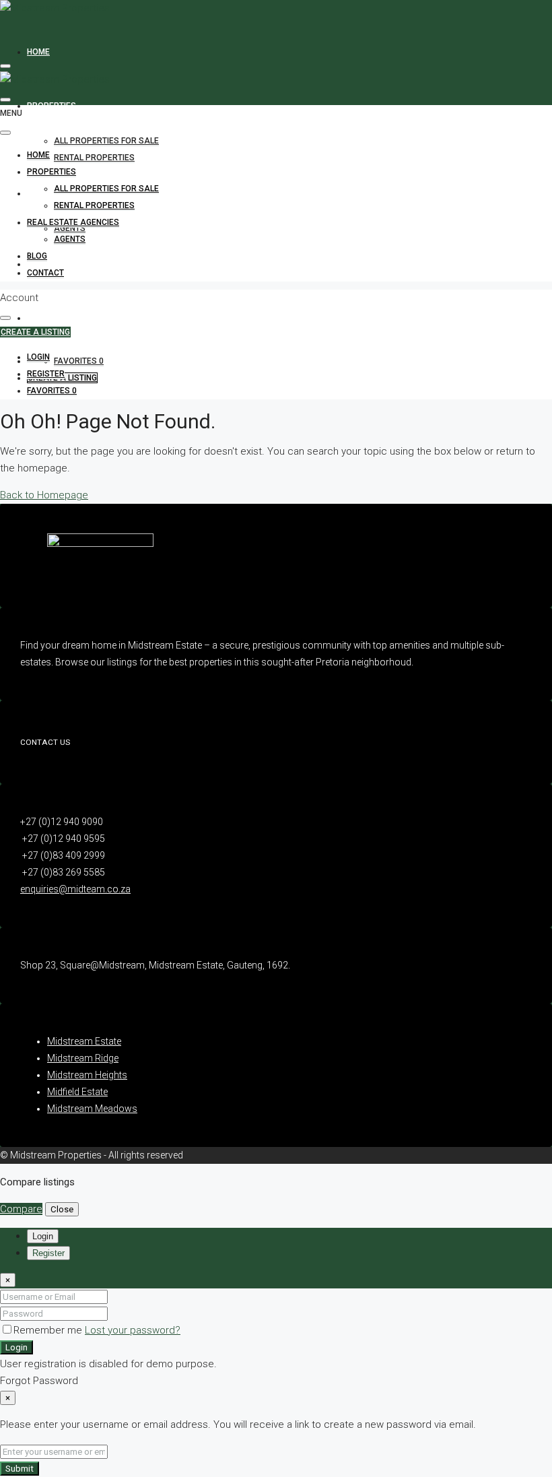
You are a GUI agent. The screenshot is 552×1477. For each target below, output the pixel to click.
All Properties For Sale (106, 140)
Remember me (49, 1330)
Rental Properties (94, 157)
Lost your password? (132, 1330)
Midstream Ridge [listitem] (82, 1058)
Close (61, 1209)
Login (16, 1347)
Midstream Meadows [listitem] (92, 1108)
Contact (45, 318)
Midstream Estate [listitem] (84, 1041)
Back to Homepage (44, 495)
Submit (19, 1469)
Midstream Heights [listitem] (87, 1075)
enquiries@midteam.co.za (75, 889)
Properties (51, 105)
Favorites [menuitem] (79, 361)
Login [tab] (42, 1236)
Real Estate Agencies (73, 222)
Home (38, 52)
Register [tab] (48, 1253)
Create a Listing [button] (35, 332)
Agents (69, 228)
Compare (21, 1209)
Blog (37, 256)
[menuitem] (38, 357)
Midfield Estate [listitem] (77, 1091)
